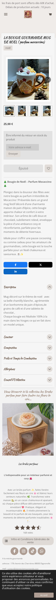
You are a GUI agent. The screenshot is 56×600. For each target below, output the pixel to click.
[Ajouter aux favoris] (48, 168)
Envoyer (13, 153)
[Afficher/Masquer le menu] (5, 14)
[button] (9, 111)
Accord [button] (43, 595)
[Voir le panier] (50, 14)
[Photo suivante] (48, 80)
